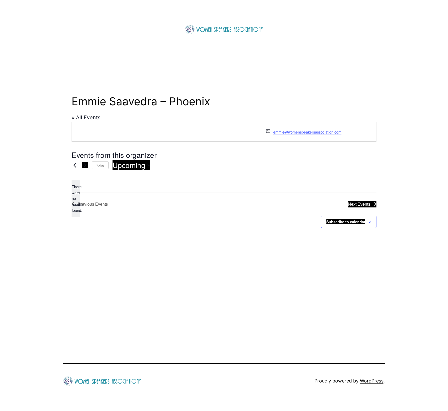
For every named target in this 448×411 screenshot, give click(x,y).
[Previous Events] (75, 165)
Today (100, 165)
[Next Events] (85, 165)
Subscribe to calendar (345, 221)
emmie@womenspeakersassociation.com (307, 132)
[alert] (76, 198)
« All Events (86, 117)
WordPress (371, 381)
